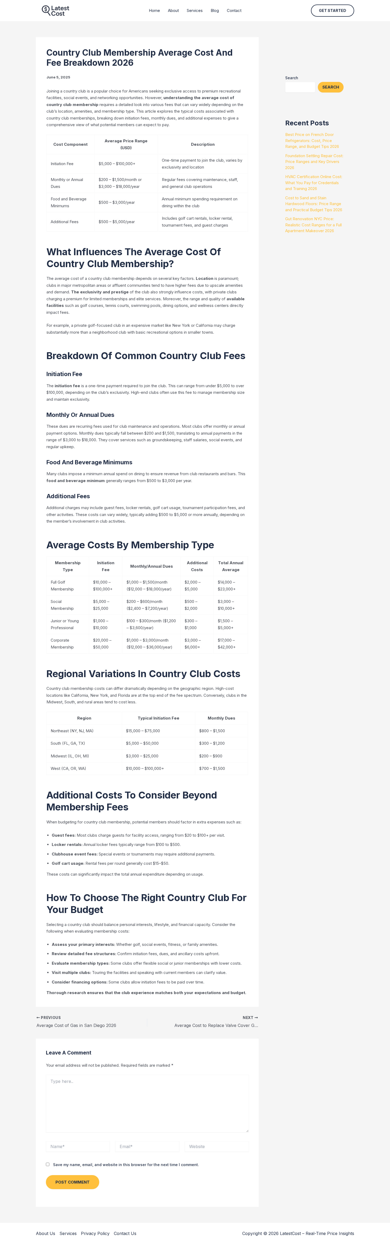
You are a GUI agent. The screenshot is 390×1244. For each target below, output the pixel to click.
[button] (332, 11)
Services (195, 10)
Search (291, 78)
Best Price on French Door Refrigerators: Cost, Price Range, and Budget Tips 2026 (312, 140)
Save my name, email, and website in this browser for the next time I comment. (126, 1164)
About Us (45, 1233)
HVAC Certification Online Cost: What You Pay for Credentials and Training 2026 (313, 182)
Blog (215, 10)
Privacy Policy (95, 1233)
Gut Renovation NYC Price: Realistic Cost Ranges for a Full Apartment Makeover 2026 (313, 224)
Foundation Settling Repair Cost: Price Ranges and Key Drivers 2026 (314, 161)
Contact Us (125, 1233)
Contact (234, 10)
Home (154, 10)
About (173, 10)
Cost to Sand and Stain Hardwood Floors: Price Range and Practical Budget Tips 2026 (313, 203)
